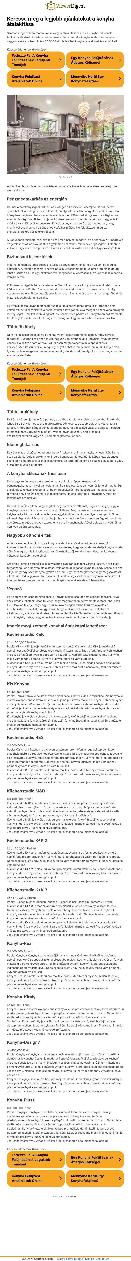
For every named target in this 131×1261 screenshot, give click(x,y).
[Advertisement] (65, 1222)
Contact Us (102, 1258)
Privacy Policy (63, 1258)
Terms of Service (84, 1258)
